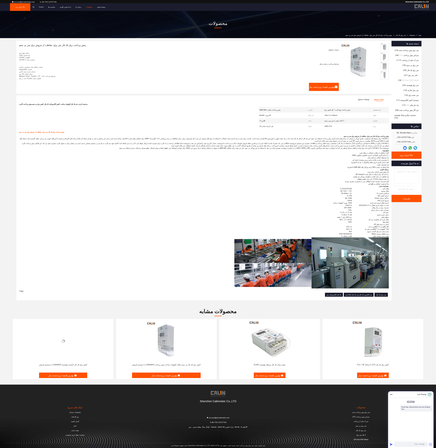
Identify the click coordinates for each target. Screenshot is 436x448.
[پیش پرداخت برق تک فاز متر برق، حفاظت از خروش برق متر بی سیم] (359, 63)
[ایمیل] (404, 148)
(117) (407, 60)
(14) (411, 90)
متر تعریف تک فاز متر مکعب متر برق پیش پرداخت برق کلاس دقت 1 (63, 365)
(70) (405, 116)
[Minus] (391, 394)
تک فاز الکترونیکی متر (334, 295)
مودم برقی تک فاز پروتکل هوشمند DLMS (373, 365)
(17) (410, 105)
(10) (411, 95)
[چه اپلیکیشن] (410, 147)
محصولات (89, 7)
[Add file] (430, 444)
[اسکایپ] (415, 148)
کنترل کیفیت (75, 421)
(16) (408, 80)
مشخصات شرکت (75, 412)
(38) (407, 110)
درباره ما (78, 7)
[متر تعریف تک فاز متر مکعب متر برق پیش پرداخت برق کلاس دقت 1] (63, 341)
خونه (419, 35)
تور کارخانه (75, 417)
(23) (410, 85)
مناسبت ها (51, 7)
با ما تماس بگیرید (65, 7)
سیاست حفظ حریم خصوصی (75, 435)
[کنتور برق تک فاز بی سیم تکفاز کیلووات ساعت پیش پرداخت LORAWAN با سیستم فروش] (269, 341)
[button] (419, 347)
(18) (410, 65)
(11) (407, 100)
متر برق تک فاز (401, 35)
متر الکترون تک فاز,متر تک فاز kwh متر (358, 295)
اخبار (75, 426)
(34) (407, 55)
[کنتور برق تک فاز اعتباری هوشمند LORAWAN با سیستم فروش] (166, 341)
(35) (411, 70)
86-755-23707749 (49, 2)
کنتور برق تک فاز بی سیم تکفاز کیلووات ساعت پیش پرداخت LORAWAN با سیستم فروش (269, 365)
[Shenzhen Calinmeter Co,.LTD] (421, 7)
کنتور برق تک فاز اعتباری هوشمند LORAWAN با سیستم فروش (166, 365)
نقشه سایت (75, 430)
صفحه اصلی (101, 7)
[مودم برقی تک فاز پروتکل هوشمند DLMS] (373, 341)
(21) (411, 75)
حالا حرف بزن (20, 7)
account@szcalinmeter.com (24, 2)
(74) (407, 50)
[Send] (391, 444)
